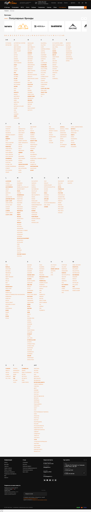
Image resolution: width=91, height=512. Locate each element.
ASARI (15, 108)
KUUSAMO (73, 146)
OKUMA (46, 189)
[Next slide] (85, 18)
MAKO (18, 191)
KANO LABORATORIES (77, 126)
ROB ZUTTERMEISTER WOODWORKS (15, 294)
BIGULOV (30, 76)
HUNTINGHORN (34, 166)
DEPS (53, 58)
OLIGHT (46, 191)
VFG (63, 282)
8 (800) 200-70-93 (42, 1)
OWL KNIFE (47, 204)
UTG (52, 272)
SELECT (29, 286)
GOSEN (20, 162)
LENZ (7, 191)
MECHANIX (20, 206)
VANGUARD (65, 270)
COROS (43, 86)
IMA (50, 126)
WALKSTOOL (75, 270)
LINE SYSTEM (9, 202)
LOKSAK (8, 206)
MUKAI (19, 248)
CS (41, 96)
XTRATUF (8, 376)
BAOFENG (30, 56)
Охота (27, 7)
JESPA (61, 138)
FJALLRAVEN (9, 160)
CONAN (43, 80)
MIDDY (18, 220)
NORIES (33, 210)
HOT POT (32, 162)
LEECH (7, 189)
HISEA (31, 150)
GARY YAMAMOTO (23, 142)
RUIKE (7, 310)
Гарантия (6, 466)
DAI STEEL (55, 47)
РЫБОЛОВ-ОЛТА (38, 427)
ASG (15, 110)
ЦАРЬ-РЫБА (37, 445)
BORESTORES (31, 96)
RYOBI (7, 316)
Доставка (6, 464)
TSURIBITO (42, 310)
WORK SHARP (76, 290)
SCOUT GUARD (31, 280)
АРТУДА (36, 372)
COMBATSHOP (44, 76)
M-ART (18, 181)
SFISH (28, 288)
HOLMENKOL (33, 154)
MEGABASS (20, 210)
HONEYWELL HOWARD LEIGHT (38, 158)
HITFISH (32, 152)
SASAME (29, 272)
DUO (53, 76)
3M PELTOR (8, 45)
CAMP (42, 47)
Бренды (8, 7)
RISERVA (8, 290)
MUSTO (19, 252)
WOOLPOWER (76, 288)
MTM (18, 246)
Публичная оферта (27, 466)
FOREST (8, 168)
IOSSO (50, 140)
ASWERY (16, 114)
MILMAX (19, 224)
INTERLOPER (52, 136)
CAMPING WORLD (45, 49)
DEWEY (54, 64)
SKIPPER (29, 308)
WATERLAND (75, 272)
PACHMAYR (61, 181)
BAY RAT (30, 60)
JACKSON (62, 130)
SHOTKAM (29, 296)
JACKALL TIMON (64, 128)
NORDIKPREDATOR (37, 204)
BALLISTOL (31, 49)
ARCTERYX (17, 96)
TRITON (41, 298)
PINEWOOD (61, 189)
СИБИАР (36, 431)
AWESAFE (16, 118)
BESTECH (30, 72)
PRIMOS (60, 204)
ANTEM (15, 86)
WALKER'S (75, 268)
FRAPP (7, 172)
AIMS (15, 66)
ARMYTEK (16, 102)
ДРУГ (35, 388)
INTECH (51, 134)
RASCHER (8, 268)
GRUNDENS (21, 166)
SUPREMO (29, 353)
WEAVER (74, 276)
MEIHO (18, 212)
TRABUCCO (42, 294)
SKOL (28, 310)
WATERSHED (75, 274)
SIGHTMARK (30, 302)
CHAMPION (44, 56)
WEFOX (74, 278)
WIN (73, 286)
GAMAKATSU (21, 128)
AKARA (16, 68)
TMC (40, 292)
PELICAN (60, 183)
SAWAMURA (30, 276)
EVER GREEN (69, 58)
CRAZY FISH (44, 92)
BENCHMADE (31, 64)
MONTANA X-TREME (22, 230)
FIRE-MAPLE (9, 148)
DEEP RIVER (55, 56)
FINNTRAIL (8, 146)
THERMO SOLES (43, 282)
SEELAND (29, 284)
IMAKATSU (52, 128)
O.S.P (45, 181)
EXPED (68, 60)
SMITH (29, 314)
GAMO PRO (21, 130)
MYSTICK (19, 256)
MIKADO (19, 222)
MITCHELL (19, 226)
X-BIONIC (8, 368)
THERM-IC (41, 278)
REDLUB (8, 274)
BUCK (29, 106)
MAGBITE (19, 185)
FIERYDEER (9, 144)
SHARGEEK (30, 290)
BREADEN (30, 102)
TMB (40, 290)
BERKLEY (30, 68)
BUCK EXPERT (31, 108)
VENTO (63, 278)
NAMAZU (34, 183)
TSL (40, 304)
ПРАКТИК (36, 415)
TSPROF (41, 306)
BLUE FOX (30, 84)
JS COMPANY (63, 144)
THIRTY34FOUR (43, 286)
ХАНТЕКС (36, 443)
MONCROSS (20, 228)
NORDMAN (34, 206)
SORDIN (29, 322)
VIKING (63, 286)
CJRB (42, 60)
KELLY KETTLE (75, 130)
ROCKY (7, 300)
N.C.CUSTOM (35, 181)
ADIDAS (16, 58)
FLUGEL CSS (9, 164)
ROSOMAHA (9, 308)
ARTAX (16, 104)
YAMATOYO (16, 372)
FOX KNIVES (9, 170)
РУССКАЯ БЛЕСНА (39, 425)
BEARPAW (30, 62)
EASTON (68, 45)
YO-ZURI (15, 380)
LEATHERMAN (9, 187)
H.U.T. (31, 128)
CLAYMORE (43, 64)
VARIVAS (64, 272)
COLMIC (43, 74)
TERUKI (41, 272)
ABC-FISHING (17, 47)
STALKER (29, 332)
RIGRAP (8, 284)
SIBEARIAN (30, 300)
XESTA (7, 372)
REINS (7, 278)
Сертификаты (62, 7)
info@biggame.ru (47, 476)
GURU (19, 170)
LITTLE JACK (9, 204)
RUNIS (7, 312)
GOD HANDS (21, 158)
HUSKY (32, 170)
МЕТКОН (36, 398)
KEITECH (73, 128)
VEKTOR (64, 276)
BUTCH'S (30, 110)
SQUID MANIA (30, 330)
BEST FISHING (31, 70)
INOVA (50, 132)
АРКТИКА (36, 368)
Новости (6, 477)
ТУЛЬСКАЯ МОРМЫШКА (40, 441)
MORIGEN (19, 236)
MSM (18, 244)
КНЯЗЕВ (36, 390)
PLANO (60, 191)
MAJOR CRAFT (21, 189)
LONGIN (8, 208)
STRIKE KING (30, 345)
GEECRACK (21, 150)
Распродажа (15, 7)
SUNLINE (29, 349)
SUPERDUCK (30, 351)
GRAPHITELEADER (23, 164)
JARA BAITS (63, 136)
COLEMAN (43, 70)
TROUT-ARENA (43, 302)
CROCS (42, 94)
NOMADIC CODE (36, 202)
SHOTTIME (30, 298)
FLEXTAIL (8, 162)
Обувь (55, 7)
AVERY (15, 116)
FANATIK (8, 128)
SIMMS (28, 304)
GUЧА (19, 172)
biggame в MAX (47, 471)
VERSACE (64, 280)
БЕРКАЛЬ (36, 376)
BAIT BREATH (31, 47)
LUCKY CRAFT (9, 212)
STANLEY (29, 334)
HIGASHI (32, 148)
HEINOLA (32, 142)
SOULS (29, 326)
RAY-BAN (8, 270)
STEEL (29, 336)
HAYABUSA (33, 138)
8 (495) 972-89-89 (42, 2)
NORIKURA (34, 212)
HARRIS (32, 134)
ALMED (16, 80)
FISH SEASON (9, 156)
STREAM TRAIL (31, 343)
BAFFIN (30, 45)
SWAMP (29, 355)
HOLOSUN (32, 156)
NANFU (33, 185)
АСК (35, 374)
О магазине (25, 462)
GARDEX (20, 134)
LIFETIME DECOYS (10, 198)
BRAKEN (30, 100)
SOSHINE (29, 324)
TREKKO (41, 296)
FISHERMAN (9, 158)
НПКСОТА (36, 406)
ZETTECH (24, 376)
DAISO (54, 49)
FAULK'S (8, 130)
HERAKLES (33, 146)
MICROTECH (20, 218)
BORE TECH (31, 94)
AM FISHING (17, 84)
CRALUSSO (44, 90)
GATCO (20, 144)
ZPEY (23, 380)
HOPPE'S (32, 160)
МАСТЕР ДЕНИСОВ (39, 396)
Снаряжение (41, 7)
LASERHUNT (9, 185)
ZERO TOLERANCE (26, 372)
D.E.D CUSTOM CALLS (58, 45)
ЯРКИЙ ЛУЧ (37, 451)
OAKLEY (46, 183)
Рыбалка (33, 7)
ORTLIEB (46, 198)
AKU (15, 72)
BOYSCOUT (30, 98)
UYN (52, 274)
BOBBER (30, 86)
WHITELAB (75, 282)
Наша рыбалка (37, 404)
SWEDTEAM (30, 357)
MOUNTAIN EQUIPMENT (23, 238)
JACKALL (62, 126)
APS (15, 90)
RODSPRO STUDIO (10, 304)
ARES (15, 100)
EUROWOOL (69, 56)
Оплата (5, 462)
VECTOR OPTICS (66, 274)
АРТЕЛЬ (36, 370)
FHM (7, 140)
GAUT (19, 148)
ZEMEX (23, 370)
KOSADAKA (74, 138)
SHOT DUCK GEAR (32, 294)
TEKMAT (41, 270)
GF (19, 154)
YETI (14, 376)
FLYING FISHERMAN (11, 166)
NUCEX (33, 220)
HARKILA (32, 132)
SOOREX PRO (30, 318)
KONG (72, 136)
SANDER (29, 270)
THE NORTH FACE (43, 276)
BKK (29, 80)
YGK (14, 378)
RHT (7, 282)
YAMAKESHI (16, 370)
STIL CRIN (29, 338)
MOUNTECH (20, 240)
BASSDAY (30, 58)
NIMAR (33, 198)
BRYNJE (30, 104)
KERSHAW (73, 132)
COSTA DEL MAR (45, 88)
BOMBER (30, 92)
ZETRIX (24, 374)
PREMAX (60, 200)
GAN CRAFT (21, 132)
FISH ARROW (9, 152)
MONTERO (19, 232)
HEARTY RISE (33, 140)
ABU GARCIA (17, 49)
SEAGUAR (29, 282)
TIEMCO (41, 288)
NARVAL (34, 187)
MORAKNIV (20, 234)
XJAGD (7, 374)
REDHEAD (8, 272)
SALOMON (30, 268)
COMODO (43, 78)
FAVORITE (8, 132)
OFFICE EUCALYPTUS (49, 187)
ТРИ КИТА (36, 437)
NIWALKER (34, 200)
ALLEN (15, 78)
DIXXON (54, 68)
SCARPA (29, 278)
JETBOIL (62, 140)
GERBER (20, 152)
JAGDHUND (63, 132)
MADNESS (19, 183)
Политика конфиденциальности (30, 468)
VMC (63, 292)
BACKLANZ (31, 43)
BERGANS (30, 66)
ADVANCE (16, 60)
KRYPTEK (73, 144)
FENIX (7, 136)
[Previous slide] (82, 18)
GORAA (20, 160)
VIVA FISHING (65, 290)
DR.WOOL (54, 72)
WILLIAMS (75, 284)
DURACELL (55, 78)
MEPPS (18, 214)
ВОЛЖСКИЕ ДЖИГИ (39, 382)
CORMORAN (44, 84)
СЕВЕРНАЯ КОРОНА (39, 429)
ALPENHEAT (17, 82)
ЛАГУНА (36, 394)
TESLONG (41, 274)
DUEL (53, 74)
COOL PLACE (44, 82)
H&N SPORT (33, 126)
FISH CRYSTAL (9, 154)
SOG (28, 316)
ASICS (15, 112)
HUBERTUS (33, 164)
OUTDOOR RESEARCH (50, 202)
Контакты (25, 464)
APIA (15, 88)
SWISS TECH (30, 359)
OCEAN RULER (48, 185)
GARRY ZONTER (22, 140)
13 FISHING (8, 43)
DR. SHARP (55, 70)
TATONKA (41, 268)
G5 (19, 126)
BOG (29, 88)
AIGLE (15, 64)
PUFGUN (60, 212)
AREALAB (16, 98)
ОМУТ (35, 408)
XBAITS (8, 370)
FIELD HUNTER (9, 142)
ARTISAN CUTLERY (19, 106)
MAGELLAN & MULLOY (22, 187)
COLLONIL (43, 72)
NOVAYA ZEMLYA (36, 218)
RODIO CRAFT (9, 302)
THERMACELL (42, 280)
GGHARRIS (21, 156)
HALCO (32, 130)
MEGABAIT (20, 208)
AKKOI (15, 70)
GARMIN (20, 136)
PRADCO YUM (61, 198)
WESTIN (74, 280)
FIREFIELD (8, 150)
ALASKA (16, 74)
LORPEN (8, 210)
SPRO (28, 328)
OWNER (46, 206)
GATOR (20, 146)
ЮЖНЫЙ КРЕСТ (38, 449)
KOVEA (73, 142)
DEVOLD (54, 62)
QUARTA (70, 183)
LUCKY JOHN (9, 214)
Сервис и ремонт (8, 468)
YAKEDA (15, 368)
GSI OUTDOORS (22, 168)
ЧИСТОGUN (37, 447)
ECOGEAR (68, 47)
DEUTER (54, 60)
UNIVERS (53, 270)
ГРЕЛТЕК (36, 386)
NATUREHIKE (35, 189)
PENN (59, 185)
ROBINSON (8, 296)
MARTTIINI (20, 198)
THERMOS (41, 284)
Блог (5, 475)
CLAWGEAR (44, 62)
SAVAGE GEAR (30, 274)
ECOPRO (68, 49)
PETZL (59, 187)
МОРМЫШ (36, 400)
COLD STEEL (44, 68)
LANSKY (8, 183)
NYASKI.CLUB (35, 222)
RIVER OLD (8, 292)
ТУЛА (35, 439)
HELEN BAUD (33, 144)
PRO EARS (60, 206)
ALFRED (16, 76)
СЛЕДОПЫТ (37, 433)
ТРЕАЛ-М (36, 435)
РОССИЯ (36, 423)
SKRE (28, 312)
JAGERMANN (63, 134)
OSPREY (46, 200)
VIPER (63, 288)
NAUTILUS (34, 191)
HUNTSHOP (33, 168)
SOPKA (29, 320)
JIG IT (61, 142)
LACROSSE (8, 181)
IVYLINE (51, 142)
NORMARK (34, 214)
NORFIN (34, 208)
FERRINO (8, 138)
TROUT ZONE (42, 300)
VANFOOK (64, 268)
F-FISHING (8, 126)
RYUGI (7, 318)
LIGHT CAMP (9, 200)
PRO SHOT (60, 208)
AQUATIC (16, 92)
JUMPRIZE (62, 146)
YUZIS (14, 382)
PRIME (59, 202)
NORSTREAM (35, 216)
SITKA (28, 306)
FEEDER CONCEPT (10, 134)
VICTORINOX (65, 284)
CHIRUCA (43, 58)
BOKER (29, 90)
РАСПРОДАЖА (38, 421)
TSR (40, 308)
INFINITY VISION (53, 130)
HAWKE (32, 136)
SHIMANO (29, 292)
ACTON (15, 56)
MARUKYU (19, 200)
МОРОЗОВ (36, 402)
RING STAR (8, 288)
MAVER (19, 204)
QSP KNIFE (70, 181)
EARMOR (68, 43)
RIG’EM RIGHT (9, 286)
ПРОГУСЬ (36, 417)
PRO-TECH (60, 210)
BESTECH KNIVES (32, 74)
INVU (50, 138)
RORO (7, 306)
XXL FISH (8, 378)
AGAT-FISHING (17, 62)
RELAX (7, 280)
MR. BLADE (20, 242)
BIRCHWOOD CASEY (33, 78)
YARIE (14, 374)
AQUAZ (16, 94)
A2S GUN (16, 45)
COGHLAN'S (44, 66)
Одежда (49, 7)
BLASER (30, 82)
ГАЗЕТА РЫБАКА (38, 384)
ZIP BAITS (24, 378)
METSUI (19, 216)
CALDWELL (44, 43)
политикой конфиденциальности (30, 498)
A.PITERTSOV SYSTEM (19, 43)
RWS (7, 314)
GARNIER (20, 138)
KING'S (72, 134)
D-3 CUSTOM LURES (57, 43)
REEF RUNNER (9, 276)
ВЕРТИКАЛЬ (37, 378)
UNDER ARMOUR (55, 268)
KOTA (72, 140)
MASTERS (19, 202)
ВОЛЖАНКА (37, 380)
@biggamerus (46, 467)
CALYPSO (43, 45)
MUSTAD (19, 250)
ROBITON (8, 298)
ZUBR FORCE (25, 382)
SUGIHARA (30, 347)
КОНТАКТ (36, 392)
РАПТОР (36, 419)
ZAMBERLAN (25, 368)
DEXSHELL (55, 66)
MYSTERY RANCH (21, 254)
